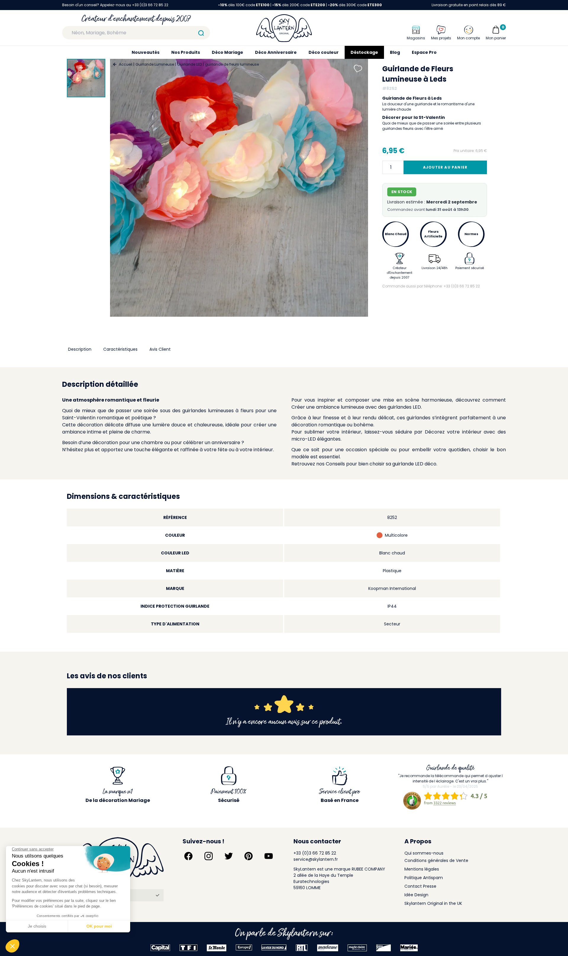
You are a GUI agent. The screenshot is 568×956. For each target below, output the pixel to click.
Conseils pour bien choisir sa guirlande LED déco (381, 463)
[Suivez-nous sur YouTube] (269, 856)
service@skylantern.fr (315, 859)
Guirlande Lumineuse (154, 64)
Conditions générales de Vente (436, 860)
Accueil (125, 64)
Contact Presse (420, 886)
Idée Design (416, 895)
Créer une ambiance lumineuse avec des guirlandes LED (356, 407)
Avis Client (160, 349)
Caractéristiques (120, 349)
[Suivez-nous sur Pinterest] (248, 856)
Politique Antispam (423, 878)
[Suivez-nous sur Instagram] (208, 856)
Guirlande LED (189, 64)
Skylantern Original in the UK (433, 903)
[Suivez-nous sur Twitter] (229, 856)
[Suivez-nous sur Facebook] (188, 856)
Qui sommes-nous (423, 853)
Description (79, 349)
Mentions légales (421, 869)
